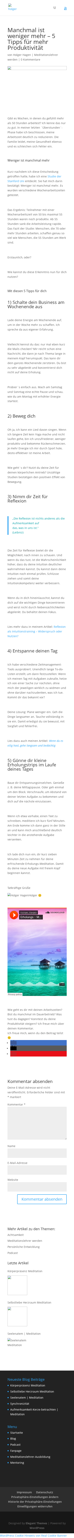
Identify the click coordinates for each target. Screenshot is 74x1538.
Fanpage (16, 1451)
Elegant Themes (36, 1523)
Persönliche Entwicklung (23, 1247)
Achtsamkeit (15, 1235)
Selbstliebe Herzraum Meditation (29, 1302)
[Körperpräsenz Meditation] (17, 1285)
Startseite (16, 1432)
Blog (13, 1438)
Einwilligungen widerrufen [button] (34, 1506)
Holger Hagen (22, 55)
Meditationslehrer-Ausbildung (30, 1457)
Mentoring (17, 1462)
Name (11, 1146)
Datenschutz (44, 1492)
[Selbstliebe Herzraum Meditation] (17, 1316)
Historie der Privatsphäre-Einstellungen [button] (35, 1501)
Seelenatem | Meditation (24, 1333)
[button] (13, 1043)
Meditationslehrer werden (24, 1241)
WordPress (37, 1528)
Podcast (12, 1253)
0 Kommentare (30, 59)
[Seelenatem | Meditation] (17, 1348)
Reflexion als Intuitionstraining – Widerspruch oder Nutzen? (36, 631)
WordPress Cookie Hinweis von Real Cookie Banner (33, 1535)
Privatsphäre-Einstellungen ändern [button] (34, 1497)
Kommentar (16, 1104)
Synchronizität (19, 1403)
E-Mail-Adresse (17, 1163)
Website (12, 1180)
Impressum (24, 1492)
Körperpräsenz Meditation (24, 1271)
